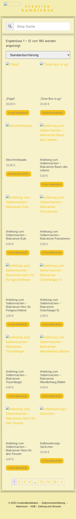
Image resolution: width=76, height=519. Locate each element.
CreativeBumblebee (27, 503)
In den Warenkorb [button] (17, 112)
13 (41, 482)
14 (48, 482)
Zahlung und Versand (49, 506)
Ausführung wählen (52, 112)
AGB (33, 506)
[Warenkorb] (65, 8)
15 (54, 482)
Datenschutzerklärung (53, 503)
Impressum (22, 506)
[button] (71, 8)
